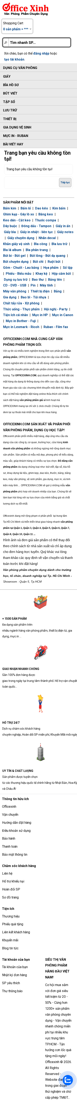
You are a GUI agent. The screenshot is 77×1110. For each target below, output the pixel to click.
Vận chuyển (10, 815)
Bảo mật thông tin (14, 854)
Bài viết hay (13, 144)
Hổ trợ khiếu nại (13, 881)
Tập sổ (9, 102)
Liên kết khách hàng (16, 932)
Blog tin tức (10, 948)
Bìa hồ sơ (11, 85)
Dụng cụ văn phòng (20, 68)
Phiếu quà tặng (12, 924)
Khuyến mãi (10, 940)
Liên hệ (7, 873)
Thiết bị (9, 119)
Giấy (6, 76)
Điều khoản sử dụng (16, 831)
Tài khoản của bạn (15, 967)
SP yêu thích (11, 983)
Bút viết (10, 93)
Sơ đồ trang (10, 897)
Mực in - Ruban (15, 136)
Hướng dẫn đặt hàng (16, 823)
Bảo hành (8, 838)
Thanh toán (9, 846)
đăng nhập (41, 53)
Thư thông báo (12, 991)
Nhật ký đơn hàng (14, 975)
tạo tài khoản (14, 59)
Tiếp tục (65, 182)
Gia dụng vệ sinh (17, 127)
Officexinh (9, 807)
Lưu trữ (10, 110)
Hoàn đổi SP (11, 889)
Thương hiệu (11, 916)
